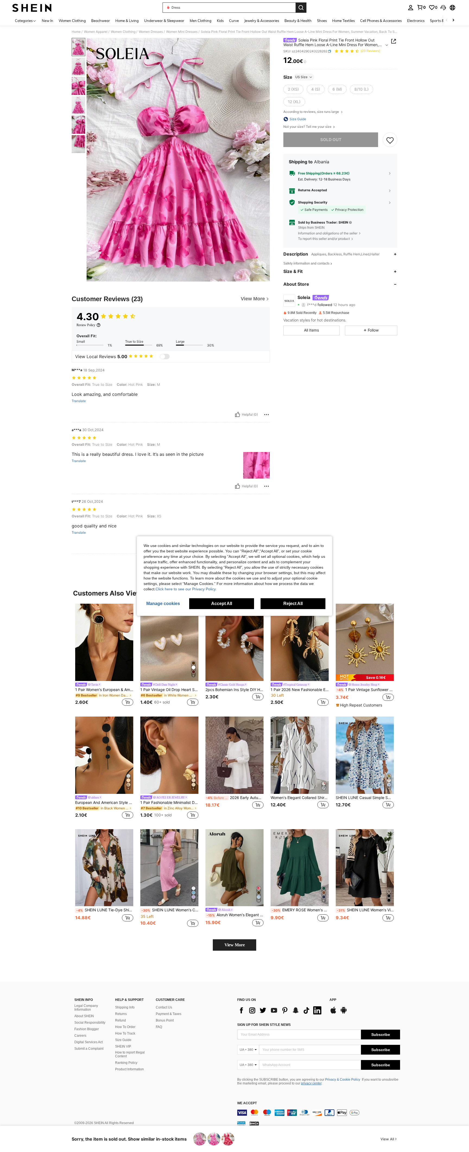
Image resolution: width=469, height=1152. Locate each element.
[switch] (165, 356)
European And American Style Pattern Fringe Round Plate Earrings (104, 802)
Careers (80, 1036)
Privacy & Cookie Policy (342, 1079)
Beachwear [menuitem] (100, 20)
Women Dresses (151, 32)
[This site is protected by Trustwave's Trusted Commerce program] (241, 1123)
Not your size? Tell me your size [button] (307, 127)
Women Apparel (95, 32)
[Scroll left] (447, 20)
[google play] (343, 1013)
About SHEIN (84, 1016)
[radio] (293, 89)
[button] (443, 7)
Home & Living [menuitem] (127, 20)
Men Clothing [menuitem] (200, 20)
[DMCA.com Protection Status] (254, 1123)
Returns (121, 1014)
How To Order (125, 1027)
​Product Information (129, 1069)
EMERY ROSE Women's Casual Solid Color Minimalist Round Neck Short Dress (300, 910)
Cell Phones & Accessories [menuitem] (381, 20)
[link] (421, 7)
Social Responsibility (89, 1022)
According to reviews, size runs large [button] (311, 112)
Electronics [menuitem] (415, 20)
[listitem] (104, 656)
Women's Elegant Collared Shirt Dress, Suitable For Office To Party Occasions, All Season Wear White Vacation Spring (300, 797)
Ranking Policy (126, 1063)
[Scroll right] (453, 20)
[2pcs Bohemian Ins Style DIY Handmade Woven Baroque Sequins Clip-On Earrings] (234, 642)
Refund (120, 1020)
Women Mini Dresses (182, 32)
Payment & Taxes (168, 1014)
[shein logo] (32, 7)
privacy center (311, 1083)
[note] (365, 677)
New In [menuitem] (47, 20)
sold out (330, 139)
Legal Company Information (86, 1007)
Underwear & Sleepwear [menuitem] (164, 20)
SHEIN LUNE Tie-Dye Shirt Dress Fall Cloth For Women (104, 910)
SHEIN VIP (123, 1046)
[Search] (301, 7)
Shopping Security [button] (312, 202)
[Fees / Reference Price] (304, 61)
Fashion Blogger (86, 1029)
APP (332, 1000)
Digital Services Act (88, 1042)
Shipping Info (125, 1007)
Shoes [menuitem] (322, 20)
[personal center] (410, 7)
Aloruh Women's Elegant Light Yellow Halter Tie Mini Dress (235, 915)
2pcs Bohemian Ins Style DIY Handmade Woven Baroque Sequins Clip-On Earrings (234, 690)
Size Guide (123, 1040)
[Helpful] (237, 414)
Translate (79, 401)
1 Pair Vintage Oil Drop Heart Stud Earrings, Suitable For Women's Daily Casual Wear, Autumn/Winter (169, 690)
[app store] (333, 1013)
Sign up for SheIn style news (264, 1025)
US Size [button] (301, 77)
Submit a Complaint (88, 1049)
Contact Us (164, 1007)
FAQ (159, 1027)
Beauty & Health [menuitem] (298, 20)
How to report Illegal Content (130, 1054)
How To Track (125, 1033)
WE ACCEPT (247, 1103)
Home (76, 32)
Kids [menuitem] (220, 20)
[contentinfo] (318, 1112)
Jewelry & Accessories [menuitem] (261, 20)
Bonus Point (165, 1020)
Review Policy (86, 325)
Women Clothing (123, 32)
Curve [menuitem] (234, 20)
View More (234, 945)
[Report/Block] (266, 414)
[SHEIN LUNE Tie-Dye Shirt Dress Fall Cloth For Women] (104, 867)
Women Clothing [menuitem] (72, 20)
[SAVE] (390, 140)
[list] (280, 1010)
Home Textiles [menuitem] (343, 20)
